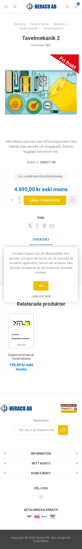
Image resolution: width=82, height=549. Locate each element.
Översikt (41, 239)
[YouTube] (41, 496)
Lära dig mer (41, 296)
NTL (49, 45)
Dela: (41, 217)
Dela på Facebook (37, 226)
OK (41, 285)
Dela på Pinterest (44, 226)
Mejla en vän (51, 226)
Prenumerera (63, 430)
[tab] (41, 240)
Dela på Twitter (30, 226)
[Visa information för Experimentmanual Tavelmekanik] (21, 331)
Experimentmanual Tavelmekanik (21, 356)
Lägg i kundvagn (45, 200)
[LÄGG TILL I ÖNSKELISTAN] (72, 200)
